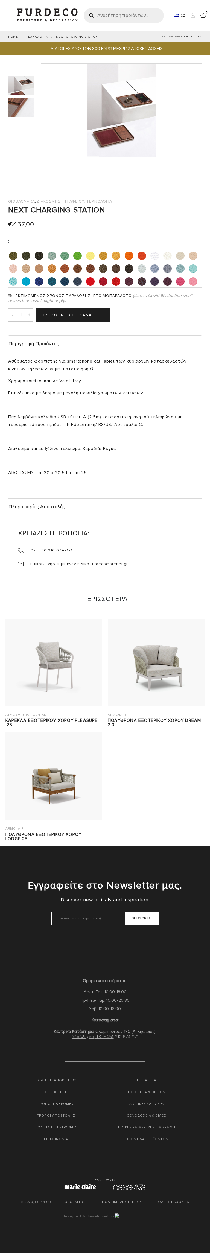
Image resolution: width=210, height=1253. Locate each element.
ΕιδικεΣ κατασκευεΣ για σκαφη (146, 1127)
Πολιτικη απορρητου (56, 1080)
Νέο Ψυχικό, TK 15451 (92, 1036)
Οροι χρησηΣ (55, 1092)
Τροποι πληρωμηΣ (56, 1104)
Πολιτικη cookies (172, 1202)
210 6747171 (126, 1036)
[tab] (21, 85)
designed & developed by (89, 1216)
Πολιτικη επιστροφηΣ (56, 1127)
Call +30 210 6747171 (50, 550)
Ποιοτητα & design (146, 1092)
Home (13, 37)
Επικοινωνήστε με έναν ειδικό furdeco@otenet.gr (78, 564)
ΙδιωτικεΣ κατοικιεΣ (146, 1104)
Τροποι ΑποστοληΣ (56, 1116)
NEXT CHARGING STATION (77, 37)
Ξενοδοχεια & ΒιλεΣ (146, 1116)
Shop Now (193, 36)
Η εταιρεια (146, 1080)
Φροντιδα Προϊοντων (146, 1139)
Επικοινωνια (56, 1139)
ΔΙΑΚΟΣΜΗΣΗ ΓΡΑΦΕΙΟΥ (60, 201)
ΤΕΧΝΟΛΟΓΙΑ (37, 37)
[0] (203, 15)
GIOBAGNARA (21, 201)
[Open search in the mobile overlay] (124, 15)
